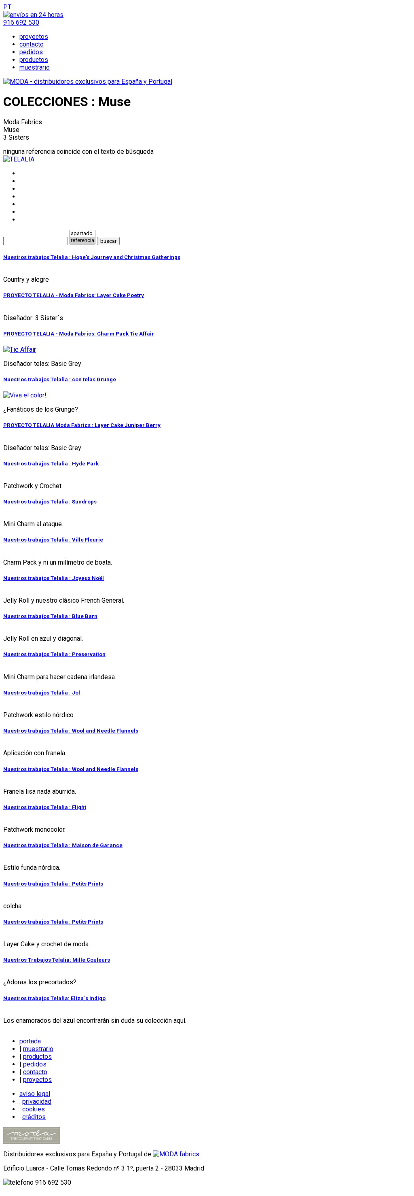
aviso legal (34, 1094)
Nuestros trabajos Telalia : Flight (44, 807)
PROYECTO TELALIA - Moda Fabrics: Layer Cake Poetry (73, 295)
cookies (33, 1109)
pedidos (31, 52)
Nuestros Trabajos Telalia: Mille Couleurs (56, 960)
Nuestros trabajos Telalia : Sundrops (50, 502)
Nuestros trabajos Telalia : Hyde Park (51, 464)
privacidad (36, 1101)
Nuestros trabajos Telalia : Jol (41, 693)
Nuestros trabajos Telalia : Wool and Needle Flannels (70, 731)
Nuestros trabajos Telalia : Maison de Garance (63, 845)
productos (33, 60)
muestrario (34, 67)
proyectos (33, 36)
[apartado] (82, 233)
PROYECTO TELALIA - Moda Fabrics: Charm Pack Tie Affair (78, 334)
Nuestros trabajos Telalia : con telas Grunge (59, 379)
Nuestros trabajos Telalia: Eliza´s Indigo (54, 998)
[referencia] (82, 240)
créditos (34, 1117)
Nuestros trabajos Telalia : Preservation (54, 654)
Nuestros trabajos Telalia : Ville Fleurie (53, 540)
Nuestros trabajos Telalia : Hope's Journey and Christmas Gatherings (91, 257)
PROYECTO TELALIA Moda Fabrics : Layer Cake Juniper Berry (82, 425)
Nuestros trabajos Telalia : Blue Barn (50, 616)
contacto (31, 44)
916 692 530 (21, 22)
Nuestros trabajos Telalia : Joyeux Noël (53, 578)
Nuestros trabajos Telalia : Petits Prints (53, 884)
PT (7, 7)
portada (30, 1041)
